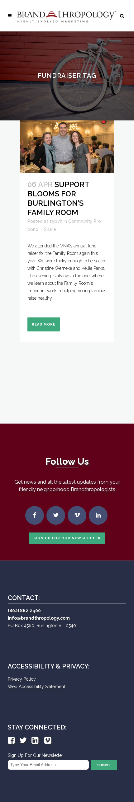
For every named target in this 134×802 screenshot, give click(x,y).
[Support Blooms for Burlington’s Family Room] (67, 146)
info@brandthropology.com (39, 618)
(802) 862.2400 (24, 610)
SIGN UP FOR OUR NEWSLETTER (67, 538)
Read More (43, 324)
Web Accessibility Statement (36, 686)
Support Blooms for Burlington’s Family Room (58, 198)
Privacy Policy (22, 679)
